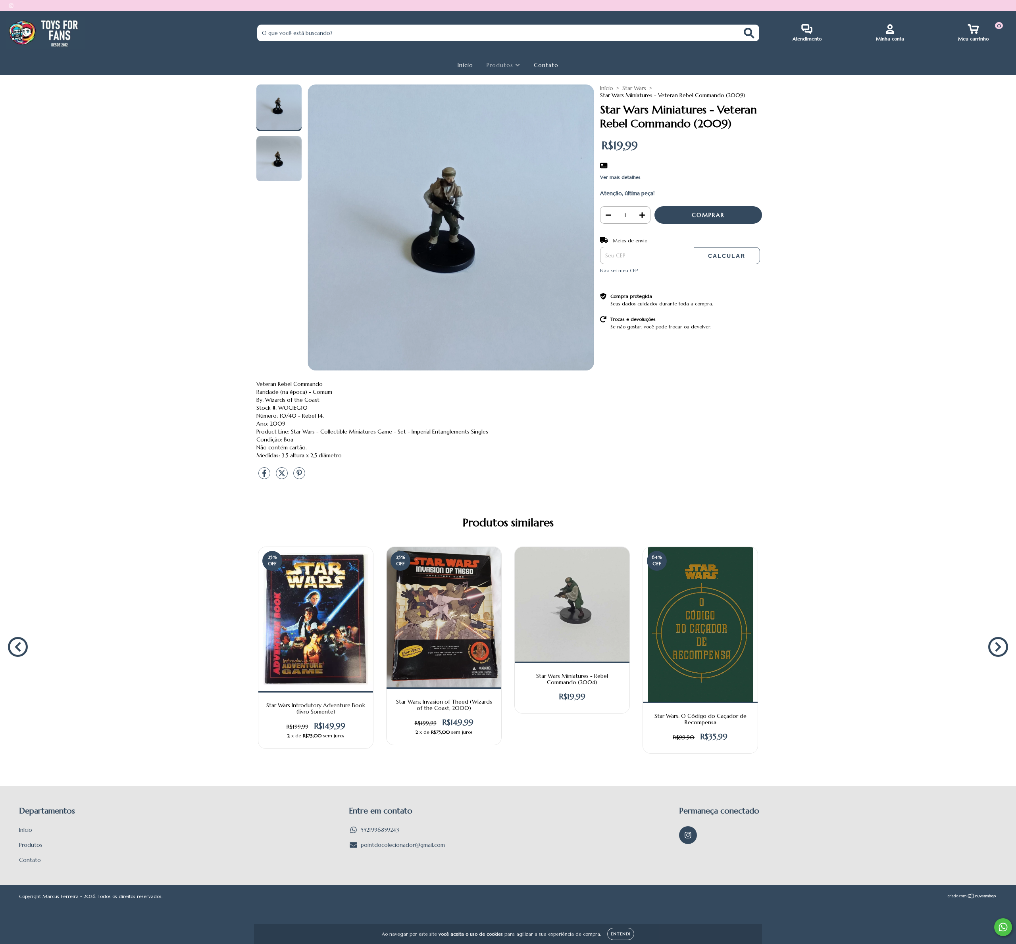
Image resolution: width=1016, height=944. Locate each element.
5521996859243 (380, 829)
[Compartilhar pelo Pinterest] (299, 476)
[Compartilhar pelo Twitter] (282, 476)
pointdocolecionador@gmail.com (403, 844)
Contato (546, 65)
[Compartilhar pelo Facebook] (265, 476)
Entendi (621, 933)
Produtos (501, 65)
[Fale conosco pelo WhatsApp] (1003, 927)
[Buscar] (749, 33)
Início (465, 65)
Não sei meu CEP (619, 270)
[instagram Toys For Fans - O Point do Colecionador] (11, 5)
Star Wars (634, 88)
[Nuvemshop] (972, 897)
